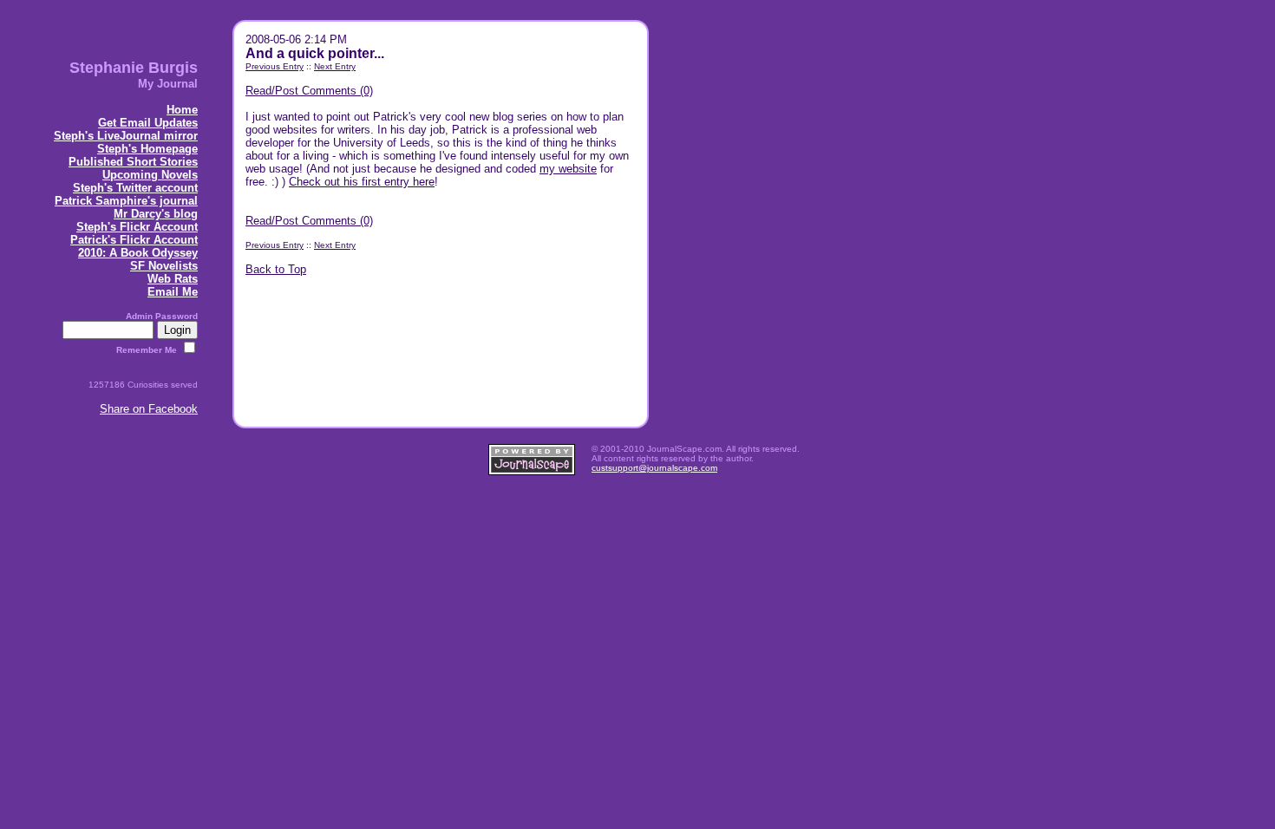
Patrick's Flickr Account (134, 239)
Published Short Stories (133, 161)
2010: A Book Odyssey (138, 252)
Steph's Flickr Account (137, 226)
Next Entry (335, 66)
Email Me (172, 291)
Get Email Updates (148, 122)
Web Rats (172, 278)
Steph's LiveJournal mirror (126, 135)
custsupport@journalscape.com (654, 468)
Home (182, 109)
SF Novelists (164, 265)
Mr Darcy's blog (156, 213)
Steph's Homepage (147, 148)
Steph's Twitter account (135, 187)
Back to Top (275, 269)
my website (568, 168)
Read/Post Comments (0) (309, 90)
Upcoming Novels (150, 174)
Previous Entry (274, 66)
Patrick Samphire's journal (126, 200)
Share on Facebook (149, 408)
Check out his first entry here (362, 181)
